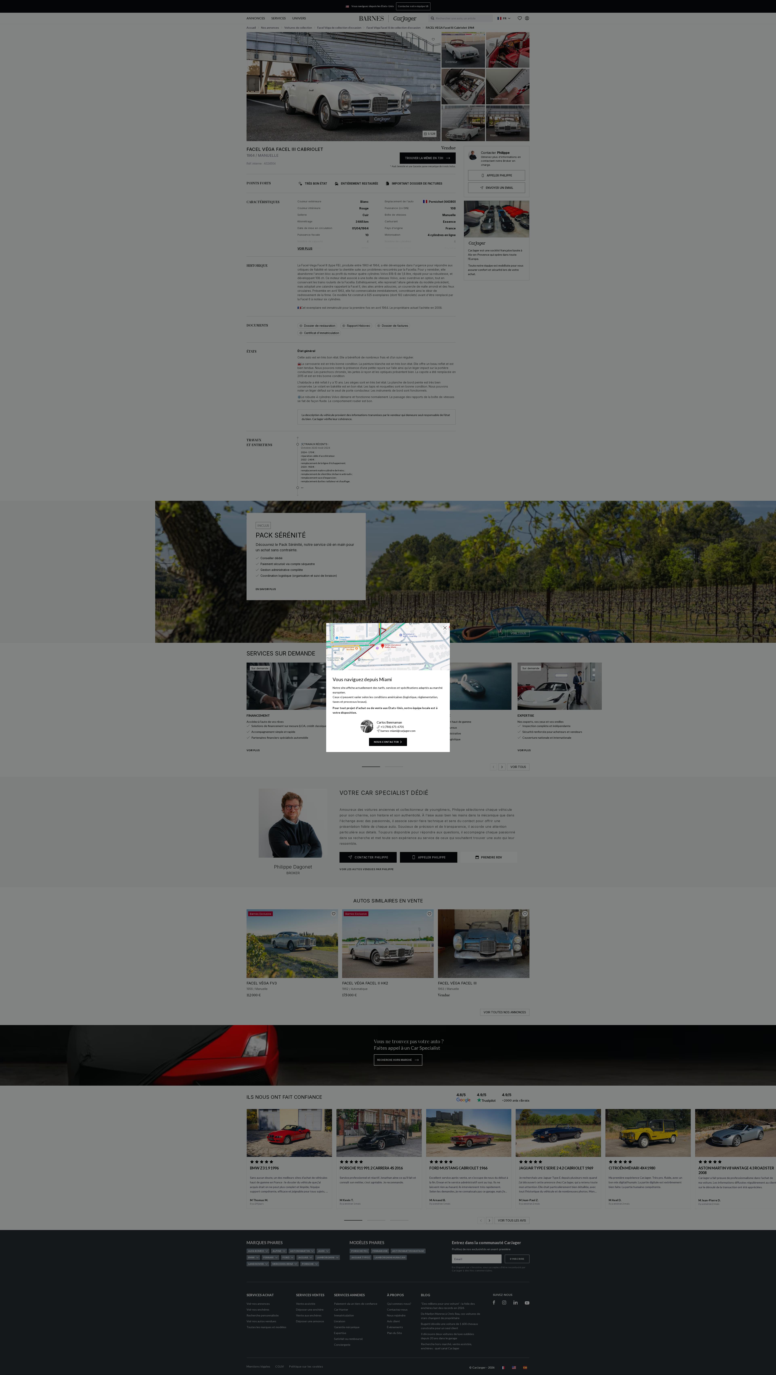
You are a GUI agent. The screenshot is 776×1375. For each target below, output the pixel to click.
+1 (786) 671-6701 (392, 726)
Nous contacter (386, 741)
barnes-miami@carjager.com (398, 730)
